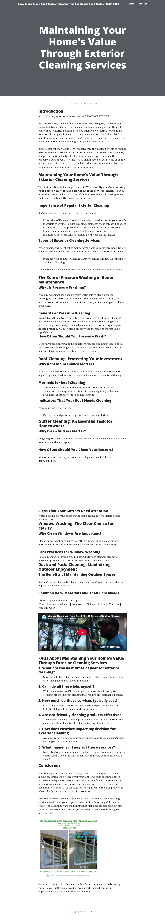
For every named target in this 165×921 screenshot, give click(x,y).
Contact (143, 4)
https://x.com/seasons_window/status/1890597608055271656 (73, 116)
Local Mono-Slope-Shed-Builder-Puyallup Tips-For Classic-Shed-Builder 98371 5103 (68, 4)
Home (131, 4)
